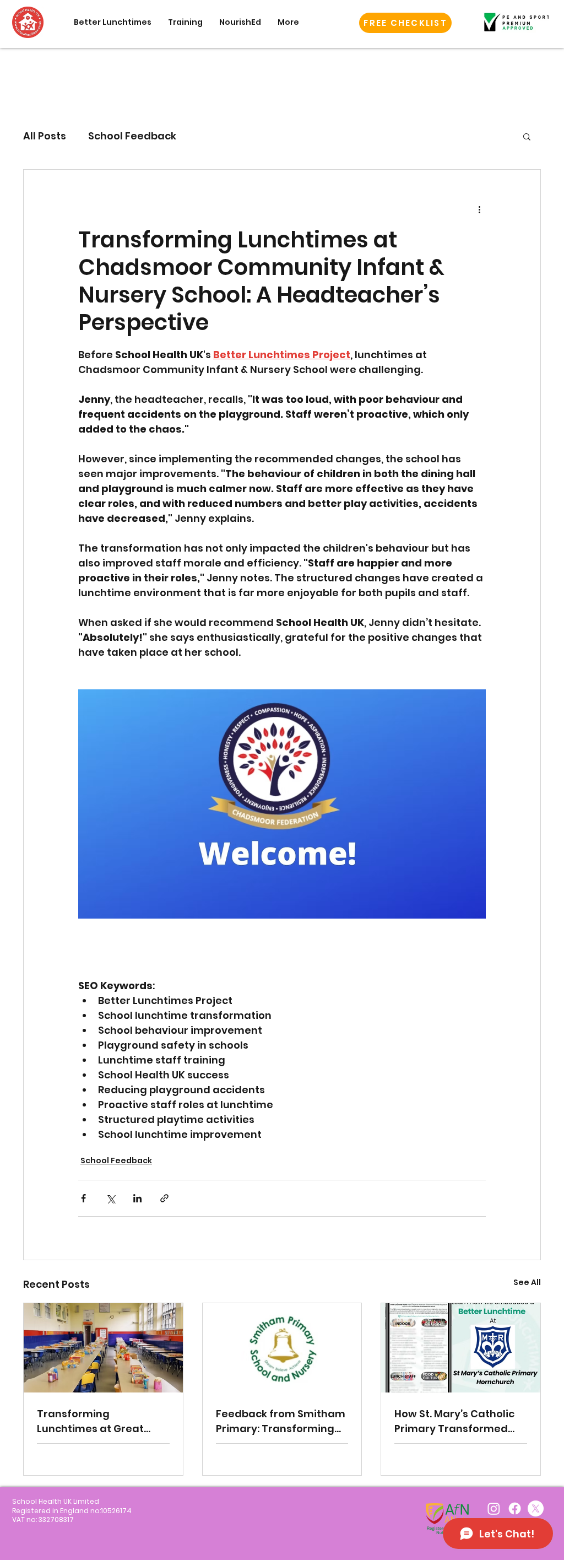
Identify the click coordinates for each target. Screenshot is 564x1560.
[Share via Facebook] (83, 1198)
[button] (405, 23)
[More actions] (479, 209)
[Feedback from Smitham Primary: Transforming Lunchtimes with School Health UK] (282, 1347)
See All (527, 1282)
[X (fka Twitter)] (536, 1508)
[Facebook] (515, 1508)
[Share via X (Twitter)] (110, 1198)
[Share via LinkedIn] (137, 1198)
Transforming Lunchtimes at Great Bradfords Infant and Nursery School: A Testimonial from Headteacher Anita (92, 1421)
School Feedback (132, 136)
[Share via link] (164, 1198)
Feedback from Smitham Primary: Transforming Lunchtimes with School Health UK (280, 1421)
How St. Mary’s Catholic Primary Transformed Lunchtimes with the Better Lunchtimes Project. (454, 1421)
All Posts (44, 136)
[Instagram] (494, 1508)
